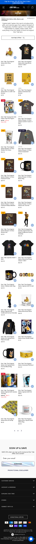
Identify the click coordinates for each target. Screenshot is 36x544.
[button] (24, 7)
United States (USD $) (17, 517)
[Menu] (3, 7)
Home (3, 17)
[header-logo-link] (14, 7)
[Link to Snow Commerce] (18, 536)
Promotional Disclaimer (18, 470)
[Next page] (21, 431)
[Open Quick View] (15, 57)
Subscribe (18, 464)
